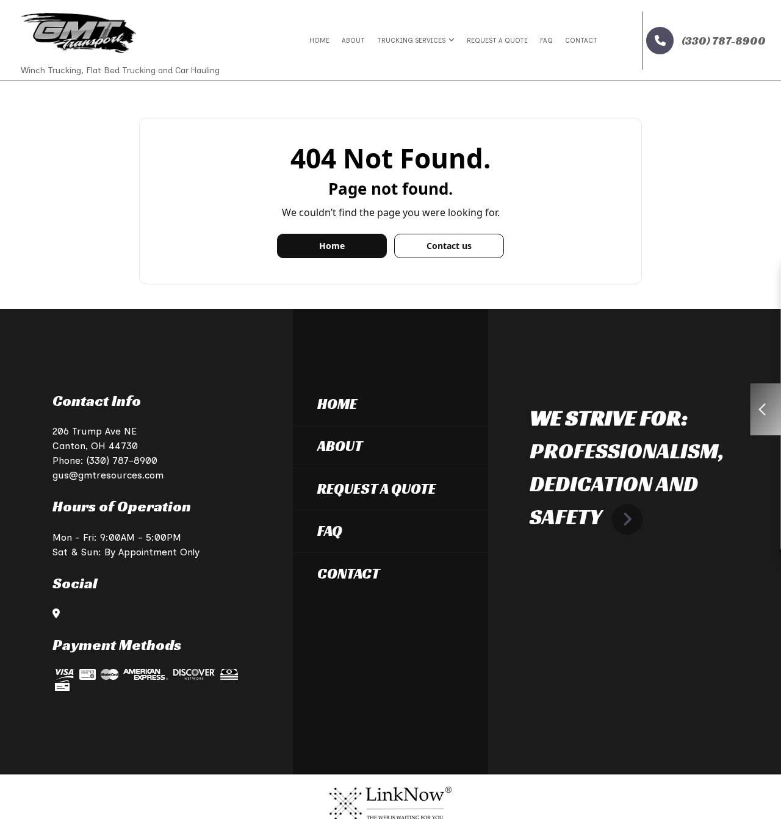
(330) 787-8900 (723, 41)
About (353, 41)
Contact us (449, 245)
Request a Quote (497, 41)
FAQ (546, 41)
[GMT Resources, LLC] (78, 32)
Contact (581, 41)
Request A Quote (376, 489)
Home (319, 41)
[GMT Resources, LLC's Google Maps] (56, 613)
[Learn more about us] (627, 516)
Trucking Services (411, 41)
